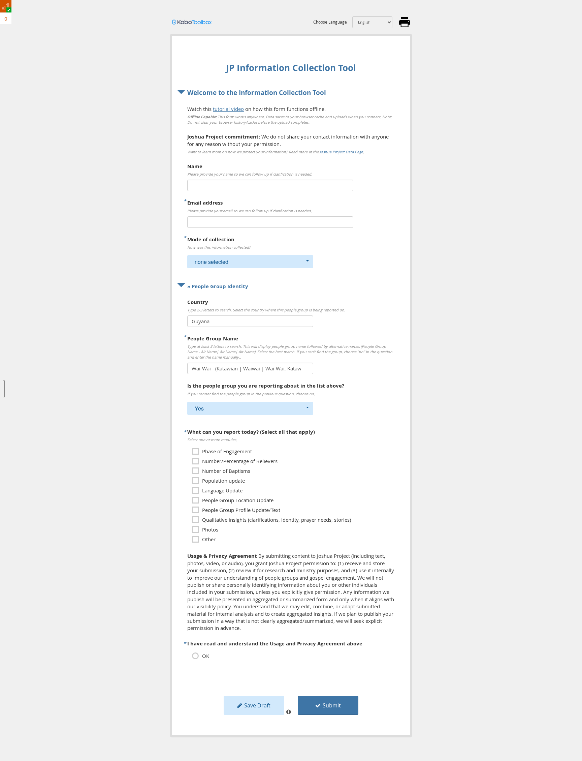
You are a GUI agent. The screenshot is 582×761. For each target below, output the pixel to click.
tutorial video (228, 108)
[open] (4, 388)
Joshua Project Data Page (341, 151)
